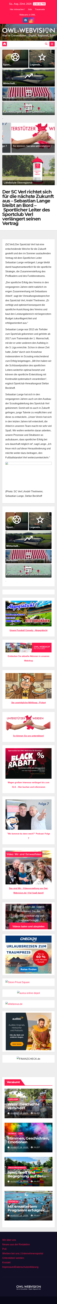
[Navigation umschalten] (52, 44)
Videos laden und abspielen (28, 926)
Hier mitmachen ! (17, 9)
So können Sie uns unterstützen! (28, 736)
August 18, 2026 (19, 1215)
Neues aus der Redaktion (16, 1244)
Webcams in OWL (27, 15)
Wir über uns (9, 1240)
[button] (46, 44)
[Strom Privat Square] (17, 982)
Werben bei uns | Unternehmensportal (22, 1253)
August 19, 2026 (19, 1113)
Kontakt (6, 1262)
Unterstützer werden (13, 1258)
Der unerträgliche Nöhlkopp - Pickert (28, 702)
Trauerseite (40, 9)
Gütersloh (13, 1201)
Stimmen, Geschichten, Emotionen (28, 1140)
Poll (4, 1249)
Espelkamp (13, 1099)
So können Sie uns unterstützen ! (24, 146)
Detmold (12, 1133)
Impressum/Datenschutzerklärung (20, 1267)
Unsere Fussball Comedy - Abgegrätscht (28, 630)
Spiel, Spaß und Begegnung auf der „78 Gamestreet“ (25, 1176)
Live (20, 1133)
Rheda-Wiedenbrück (17, 1167)
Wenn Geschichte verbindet (24, 1106)
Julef (36, 1113)
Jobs (30, 9)
